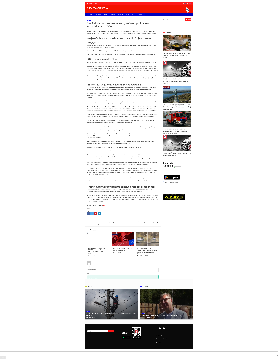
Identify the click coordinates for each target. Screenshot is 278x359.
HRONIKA (113, 14)
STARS (127, 14)
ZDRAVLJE (98, 14)
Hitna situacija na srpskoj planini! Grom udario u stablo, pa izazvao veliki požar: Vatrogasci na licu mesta (175, 131)
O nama (158, 342)
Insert (2, 357)
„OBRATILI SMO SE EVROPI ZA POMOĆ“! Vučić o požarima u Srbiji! (162, 315)
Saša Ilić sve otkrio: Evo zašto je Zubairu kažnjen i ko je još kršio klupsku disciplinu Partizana (175, 81)
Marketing (159, 335)
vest (89, 208)
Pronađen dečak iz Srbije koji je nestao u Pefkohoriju (122, 249)
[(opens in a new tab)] (177, 43)
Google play (183, 3)
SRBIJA (88, 20)
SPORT (134, 14)
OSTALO (140, 14)
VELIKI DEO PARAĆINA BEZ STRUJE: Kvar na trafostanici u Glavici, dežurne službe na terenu (97, 250)
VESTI (91, 14)
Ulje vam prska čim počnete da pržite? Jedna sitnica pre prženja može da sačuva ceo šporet (176, 55)
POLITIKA (106, 14)
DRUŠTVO (120, 14)
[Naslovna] (88, 14)
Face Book (185, 3)
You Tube (188, 3)
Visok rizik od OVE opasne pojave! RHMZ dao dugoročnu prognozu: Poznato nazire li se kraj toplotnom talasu (177, 107)
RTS (104, 205)
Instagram (190, 3)
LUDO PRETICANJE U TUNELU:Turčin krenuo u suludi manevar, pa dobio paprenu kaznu (147, 251)
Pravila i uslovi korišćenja (162, 338)
